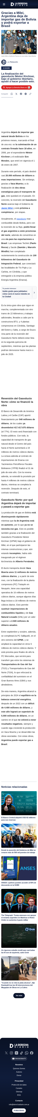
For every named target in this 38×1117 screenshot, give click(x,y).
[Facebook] (31, 1053)
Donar (19, 1075)
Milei (10, 208)
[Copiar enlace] (30, 94)
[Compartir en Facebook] (21, 94)
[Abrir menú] (4, 4)
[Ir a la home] (19, 4)
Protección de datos (19, 1085)
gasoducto (21, 219)
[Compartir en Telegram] (25, 94)
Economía (6, 68)
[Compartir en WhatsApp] (11, 94)
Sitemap (19, 1092)
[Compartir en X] (16, 94)
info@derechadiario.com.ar (19, 1104)
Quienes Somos (19, 1068)
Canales (19, 1088)
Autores (19, 1072)
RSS (19, 1095)
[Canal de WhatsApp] (26, 1053)
